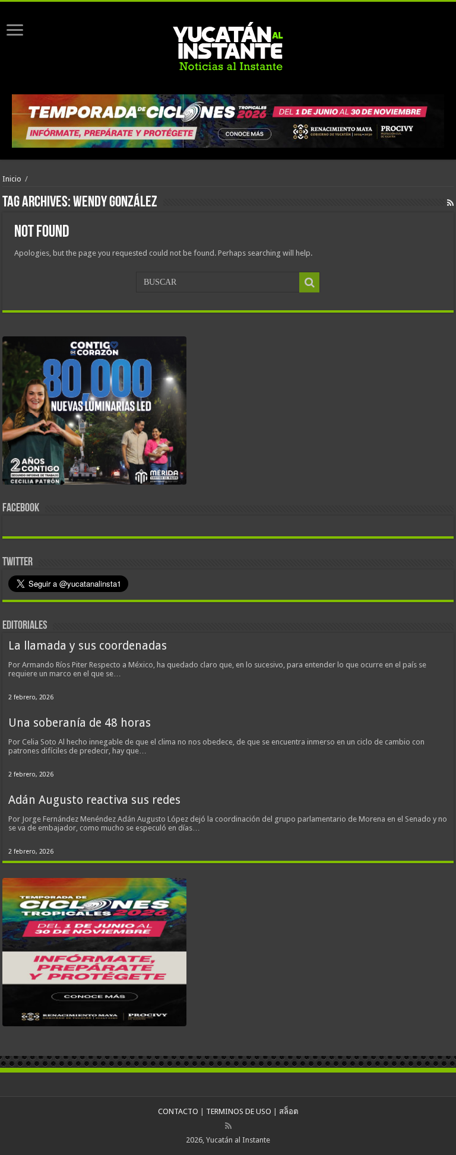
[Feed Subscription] (450, 203)
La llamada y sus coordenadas (87, 646)
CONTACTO (178, 1111)
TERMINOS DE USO (238, 1111)
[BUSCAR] (309, 282)
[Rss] (228, 1126)
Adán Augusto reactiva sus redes (94, 800)
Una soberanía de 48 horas (79, 723)
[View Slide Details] (94, 412)
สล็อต (288, 1111)
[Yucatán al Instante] (228, 45)
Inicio (11, 178)
